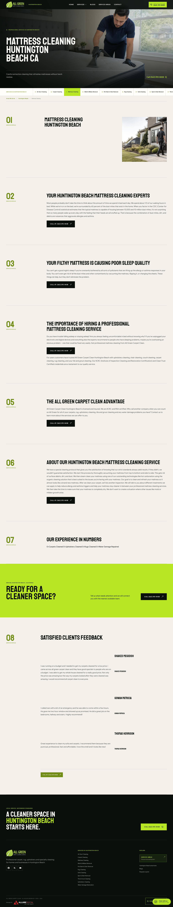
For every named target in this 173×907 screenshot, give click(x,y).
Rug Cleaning (127, 92)
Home (71, 4)
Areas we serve (10, 98)
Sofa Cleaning (140, 92)
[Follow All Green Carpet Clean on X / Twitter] (14, 868)
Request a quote (144, 872)
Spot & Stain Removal (157, 92)
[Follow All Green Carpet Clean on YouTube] (20, 868)
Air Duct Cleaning (41, 92)
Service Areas (105, 4)
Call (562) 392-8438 (155, 77)
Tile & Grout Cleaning (84, 879)
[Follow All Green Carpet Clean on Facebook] (8, 868)
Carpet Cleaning (56, 92)
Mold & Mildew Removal (90, 92)
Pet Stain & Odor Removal (110, 92)
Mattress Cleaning (72, 92)
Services (80, 4)
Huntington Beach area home (147, 865)
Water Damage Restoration (86, 885)
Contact (117, 4)
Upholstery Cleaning (84, 882)
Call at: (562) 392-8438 (59, 224)
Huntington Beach (23, 98)
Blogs (92, 4)
